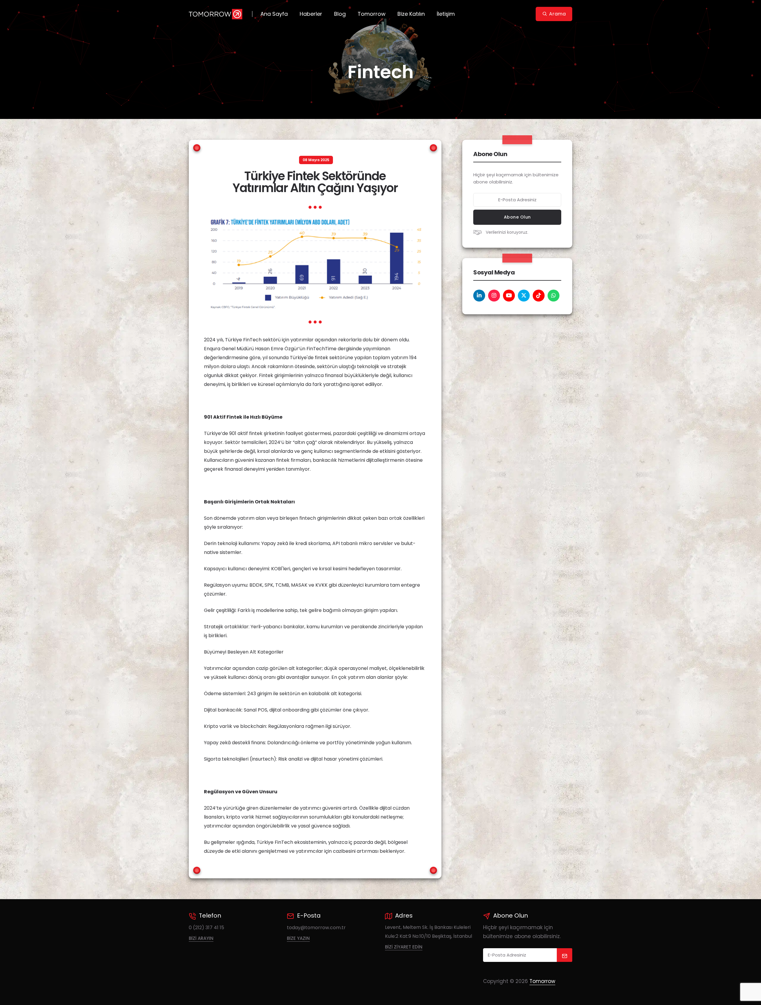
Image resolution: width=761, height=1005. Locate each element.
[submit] (565, 955)
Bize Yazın (298, 938)
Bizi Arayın (201, 938)
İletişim (446, 14)
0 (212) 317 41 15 (206, 927)
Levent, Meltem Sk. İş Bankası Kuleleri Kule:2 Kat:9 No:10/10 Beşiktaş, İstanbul (428, 932)
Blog (340, 14)
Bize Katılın (411, 14)
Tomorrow (372, 14)
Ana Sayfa (274, 14)
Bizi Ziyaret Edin (403, 947)
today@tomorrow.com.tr (316, 927)
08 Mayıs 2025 (316, 159)
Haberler (311, 14)
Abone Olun (517, 217)
